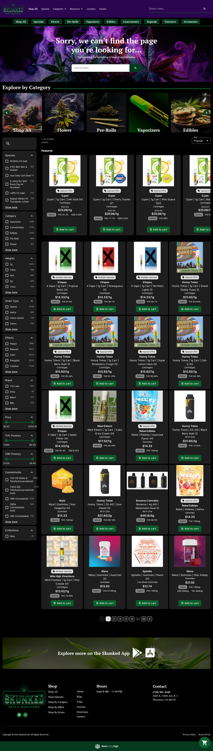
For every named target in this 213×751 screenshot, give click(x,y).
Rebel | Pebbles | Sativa (190, 509)
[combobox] (174, 8)
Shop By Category (58, 702)
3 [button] (120, 618)
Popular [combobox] (198, 140)
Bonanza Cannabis (147, 500)
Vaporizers (148, 130)
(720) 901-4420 (161, 692)
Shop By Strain (56, 712)
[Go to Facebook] (19, 714)
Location (91, 8)
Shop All (33, 8)
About (80, 691)
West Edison (104, 426)
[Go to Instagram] (25, 714)
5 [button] (132, 618)
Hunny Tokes (190, 282)
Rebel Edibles (147, 431)
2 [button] (114, 618)
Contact (81, 707)
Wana (104, 571)
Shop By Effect (56, 707)
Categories (58, 8)
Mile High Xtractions (62, 576)
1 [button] (108, 618)
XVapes (62, 282)
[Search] (204, 8)
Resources (75, 8)
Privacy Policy (189, 734)
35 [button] (143, 618)
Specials (45, 8)
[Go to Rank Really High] (106, 746)
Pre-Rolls (106, 130)
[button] (8, 143)
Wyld (62, 500)
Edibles (190, 130)
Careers (102, 8)
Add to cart (66, 229)
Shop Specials (55, 697)
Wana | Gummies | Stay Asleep (190, 575)
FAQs (79, 701)
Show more (11, 207)
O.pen (64, 195)
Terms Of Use (204, 734)
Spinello (147, 571)
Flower (64, 130)
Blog (79, 696)
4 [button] (126, 618)
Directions (82, 712)
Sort (196, 137)
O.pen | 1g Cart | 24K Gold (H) (65, 199)
